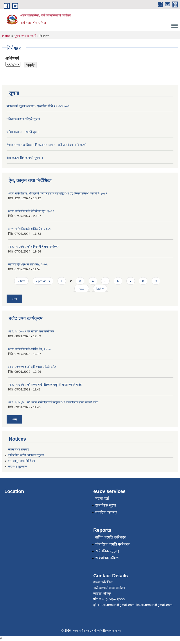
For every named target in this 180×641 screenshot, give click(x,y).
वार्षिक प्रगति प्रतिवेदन (110, 537)
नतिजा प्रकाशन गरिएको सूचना (23, 119)
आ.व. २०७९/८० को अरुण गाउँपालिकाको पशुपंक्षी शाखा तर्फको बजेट (45, 384)
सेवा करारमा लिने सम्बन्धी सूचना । (25, 157)
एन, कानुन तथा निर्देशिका (21, 461)
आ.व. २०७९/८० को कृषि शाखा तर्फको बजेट (32, 367)
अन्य (14, 298)
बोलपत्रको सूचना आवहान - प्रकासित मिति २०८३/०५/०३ (38, 106)
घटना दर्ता (102, 498)
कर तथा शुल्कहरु (17, 466)
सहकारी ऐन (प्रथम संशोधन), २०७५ (28, 264)
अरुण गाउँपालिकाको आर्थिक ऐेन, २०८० (29, 349)
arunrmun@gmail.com (119, 605)
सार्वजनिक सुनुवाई (107, 551)
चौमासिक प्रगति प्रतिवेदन (112, 544)
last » (100, 288)
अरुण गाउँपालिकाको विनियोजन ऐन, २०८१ (31, 211)
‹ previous (43, 281)
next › (82, 288)
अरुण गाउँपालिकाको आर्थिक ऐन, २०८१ (29, 229)
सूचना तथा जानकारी (25, 35)
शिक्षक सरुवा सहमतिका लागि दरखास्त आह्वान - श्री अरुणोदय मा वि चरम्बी (46, 145)
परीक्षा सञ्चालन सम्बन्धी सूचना (23, 132)
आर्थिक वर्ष (12, 58)
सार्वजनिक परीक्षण (107, 558)
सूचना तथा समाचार (18, 449)
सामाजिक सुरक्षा (105, 505)
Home (6, 35)
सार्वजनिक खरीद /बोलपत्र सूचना (26, 455)
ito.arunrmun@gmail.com (154, 605)
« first (21, 281)
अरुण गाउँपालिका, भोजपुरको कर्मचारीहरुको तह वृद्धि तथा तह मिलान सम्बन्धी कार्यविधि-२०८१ (57, 193)
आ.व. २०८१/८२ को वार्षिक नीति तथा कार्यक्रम (33, 246)
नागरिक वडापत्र (106, 512)
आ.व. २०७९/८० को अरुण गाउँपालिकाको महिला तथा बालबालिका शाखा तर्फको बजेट (53, 402)
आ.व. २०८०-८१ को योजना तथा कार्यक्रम (31, 331)
